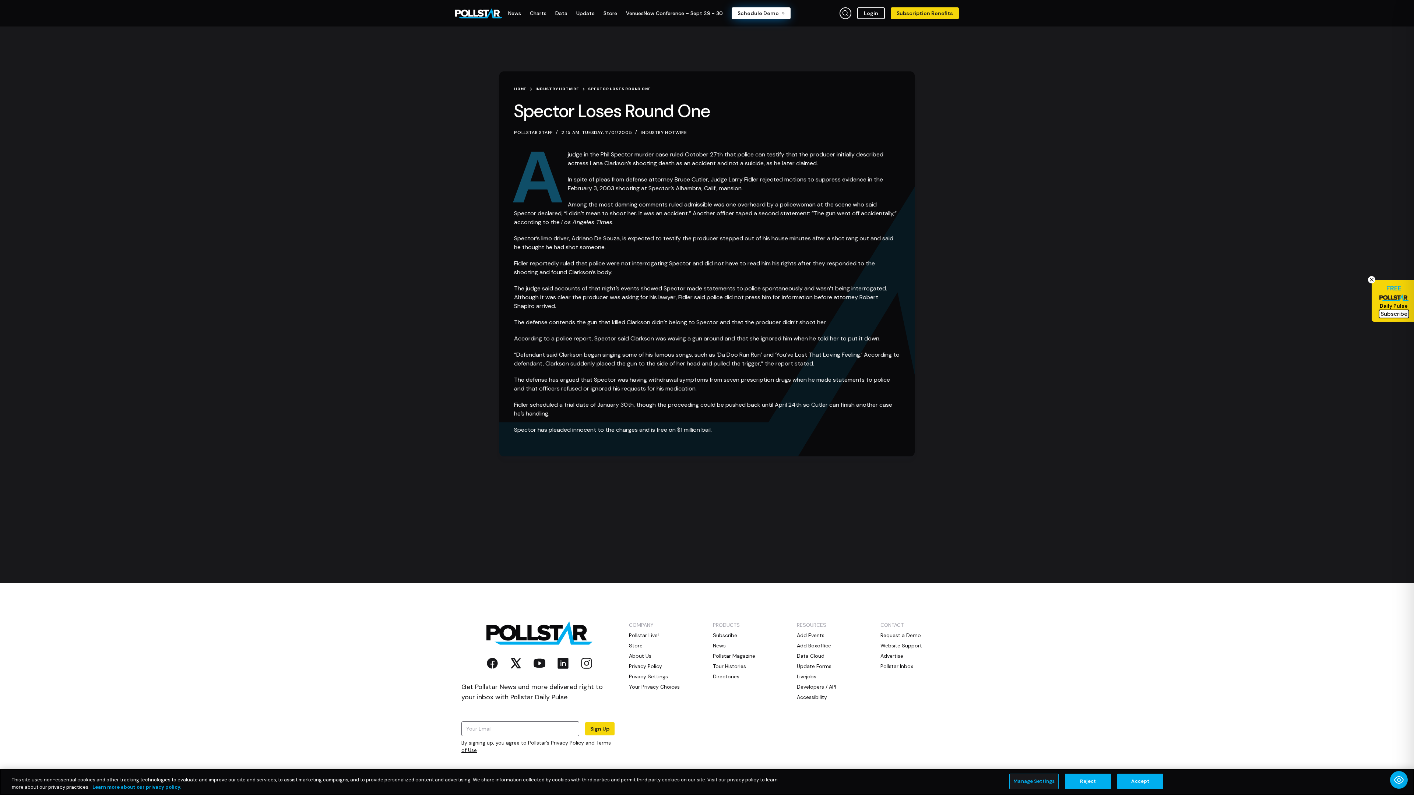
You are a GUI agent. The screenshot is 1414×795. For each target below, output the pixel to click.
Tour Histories (729, 666)
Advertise (891, 656)
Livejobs (806, 676)
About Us (640, 656)
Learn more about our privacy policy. (136, 787)
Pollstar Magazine (734, 656)
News (719, 645)
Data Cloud (810, 656)
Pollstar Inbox (896, 666)
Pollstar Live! (644, 635)
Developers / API (816, 686)
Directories (726, 676)
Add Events (810, 635)
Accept (1140, 781)
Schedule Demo (758, 13)
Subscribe (725, 635)
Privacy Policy (567, 742)
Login (871, 13)
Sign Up (599, 728)
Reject (1088, 781)
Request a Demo (900, 635)
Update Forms (814, 666)
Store (636, 645)
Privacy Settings (648, 676)
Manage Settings (1034, 781)
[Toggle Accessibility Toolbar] (1398, 779)
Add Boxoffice (814, 645)
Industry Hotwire (664, 132)
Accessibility (812, 697)
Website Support (901, 645)
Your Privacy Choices (654, 686)
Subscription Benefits (925, 13)
